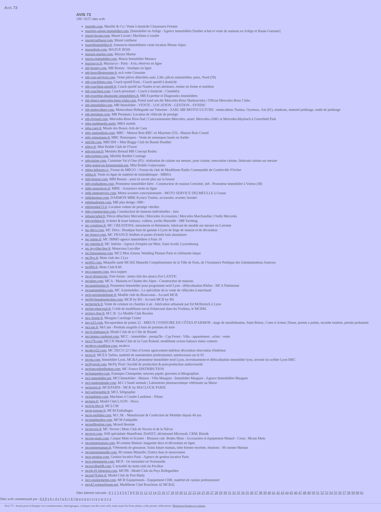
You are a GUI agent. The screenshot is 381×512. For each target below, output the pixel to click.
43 (282, 493)
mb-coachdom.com (98, 82)
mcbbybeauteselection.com (104, 299)
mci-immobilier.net (98, 378)
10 (137, 493)
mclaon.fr (91, 401)
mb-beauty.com (95, 68)
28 (216, 493)
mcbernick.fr (94, 304)
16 (163, 493)
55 (335, 493)
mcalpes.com (94, 281)
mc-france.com (95, 234)
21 (185, 493)
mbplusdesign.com (98, 202)
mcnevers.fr (93, 429)
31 (229, 493)
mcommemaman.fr (98, 447)
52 (322, 493)
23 (194, 493)
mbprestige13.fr (96, 207)
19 (176, 493)
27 (212, 493)
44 (287, 493)
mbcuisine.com (95, 160)
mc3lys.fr (91, 258)
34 (243, 493)
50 (313, 493)
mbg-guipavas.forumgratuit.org (106, 165)
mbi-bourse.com (96, 179)
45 (291, 493)
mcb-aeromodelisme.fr (100, 295)
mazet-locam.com (97, 35)
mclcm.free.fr (94, 406)
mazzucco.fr (93, 63)
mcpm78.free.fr (95, 475)
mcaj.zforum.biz (96, 276)
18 (172, 493)
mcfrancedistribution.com (102, 369)
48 (304, 493)
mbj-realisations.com (99, 184)
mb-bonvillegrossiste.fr (101, 72)
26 (207, 493)
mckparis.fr (93, 387)
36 (251, 493)
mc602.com (93, 262)
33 (238, 493)
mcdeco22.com (95, 350)
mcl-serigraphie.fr (97, 392)
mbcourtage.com (96, 156)
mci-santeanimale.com (100, 383)
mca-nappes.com (96, 272)
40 (269, 493)
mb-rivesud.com (96, 119)
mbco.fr (90, 147)
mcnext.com (93, 434)
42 (278, 493)
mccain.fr (91, 327)
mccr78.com (93, 341)
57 (344, 493)
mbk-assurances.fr (97, 188)
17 (168, 493)
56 (340, 493)
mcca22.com (94, 322)
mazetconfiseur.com (99, 40)
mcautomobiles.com (99, 290)
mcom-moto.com (97, 438)
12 (146, 493)
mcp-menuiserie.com (99, 461)
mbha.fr (90, 174)
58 (348, 493)
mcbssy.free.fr (94, 313)
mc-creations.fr (95, 225)
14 (154, 493)
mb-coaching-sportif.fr (100, 86)
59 (353, 493)
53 (326, 493)
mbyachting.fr (94, 221)
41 (273, 493)
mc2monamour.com (99, 253)
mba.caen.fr (93, 128)
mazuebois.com (96, 49)
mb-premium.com (97, 114)
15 (159, 493)
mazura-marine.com (99, 54)
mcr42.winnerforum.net (101, 484)
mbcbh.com (93, 142)
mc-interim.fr (94, 244)
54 (331, 493)
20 (181, 493)
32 (234, 493)
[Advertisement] (37, 43)
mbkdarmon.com (97, 197)
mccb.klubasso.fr (96, 332)
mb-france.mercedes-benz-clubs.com (110, 100)
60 (357, 493)
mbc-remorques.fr (97, 137)
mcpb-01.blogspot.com (101, 471)
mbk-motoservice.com (100, 193)
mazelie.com (94, 26)
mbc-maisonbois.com (100, 133)
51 (317, 493)
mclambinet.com (96, 396)
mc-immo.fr (93, 239)
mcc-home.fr (94, 318)
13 (150, 493)
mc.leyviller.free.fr (97, 248)
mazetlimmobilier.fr (98, 45)
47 (300, 493)
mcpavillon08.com (98, 466)
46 (295, 493)
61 (362, 493)
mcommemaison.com (100, 443)
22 (190, 493)
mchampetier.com (97, 373)
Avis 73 (10, 8)
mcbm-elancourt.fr (97, 309)
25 (203, 493)
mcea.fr (90, 355)
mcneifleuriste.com (98, 424)
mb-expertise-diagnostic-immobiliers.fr (111, 96)
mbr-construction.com (100, 211)
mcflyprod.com (95, 364)
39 (265, 493)
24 (198, 493)
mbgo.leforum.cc (97, 170)
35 (247, 493)
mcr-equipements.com (100, 480)
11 (141, 493)
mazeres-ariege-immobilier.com (107, 31)
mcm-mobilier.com (98, 415)
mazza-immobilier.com (101, 59)
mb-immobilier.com (98, 105)
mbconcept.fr (94, 151)
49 (309, 493)
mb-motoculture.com (99, 110)
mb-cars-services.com (100, 77)
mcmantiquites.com (98, 420)
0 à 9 (43, 499)
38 (260, 493)
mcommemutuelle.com (101, 452)
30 (225, 493)
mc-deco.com (94, 230)
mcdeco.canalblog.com (101, 346)
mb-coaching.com (97, 91)
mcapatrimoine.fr (96, 285)
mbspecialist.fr (95, 216)
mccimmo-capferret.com (102, 336)
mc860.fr (91, 267)
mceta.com (92, 359)
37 (256, 493)
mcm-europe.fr (95, 410)
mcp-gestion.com (97, 457)
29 (220, 493)
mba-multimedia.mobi (100, 123)
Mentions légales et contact (188, 505)
